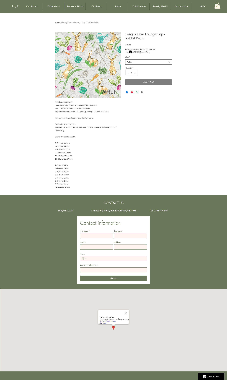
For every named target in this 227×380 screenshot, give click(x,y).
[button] (217, 5)
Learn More (145, 52)
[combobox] (148, 62)
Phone (82, 254)
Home (58, 22)
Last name (118, 231)
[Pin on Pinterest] (132, 92)
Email (83, 242)
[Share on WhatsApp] (137, 92)
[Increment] (135, 72)
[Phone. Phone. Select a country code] (84, 258)
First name (85, 231)
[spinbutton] (131, 72)
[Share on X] (142, 92)
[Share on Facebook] (127, 92)
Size (127, 57)
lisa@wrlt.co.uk (65, 210)
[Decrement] (127, 72)
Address (117, 242)
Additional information (89, 265)
